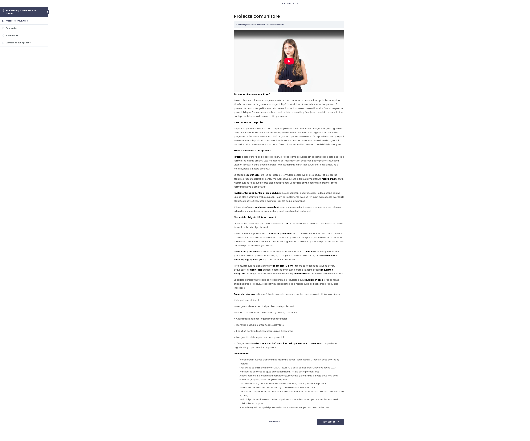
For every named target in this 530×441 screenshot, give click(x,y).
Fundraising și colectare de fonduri (21, 12)
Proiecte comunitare (275, 24)
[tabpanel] (289, 220)
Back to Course (275, 422)
